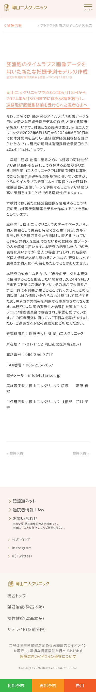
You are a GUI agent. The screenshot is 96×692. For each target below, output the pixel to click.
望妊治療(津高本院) (25, 607)
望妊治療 (14, 25)
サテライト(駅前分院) (26, 629)
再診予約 (48, 686)
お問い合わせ (25, 518)
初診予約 (16, 686)
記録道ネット (24, 501)
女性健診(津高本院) (25, 618)
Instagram (22, 548)
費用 (80, 686)
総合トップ (16, 596)
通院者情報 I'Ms (28, 510)
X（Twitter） (22, 556)
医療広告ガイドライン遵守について (48, 656)
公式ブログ (21, 540)
